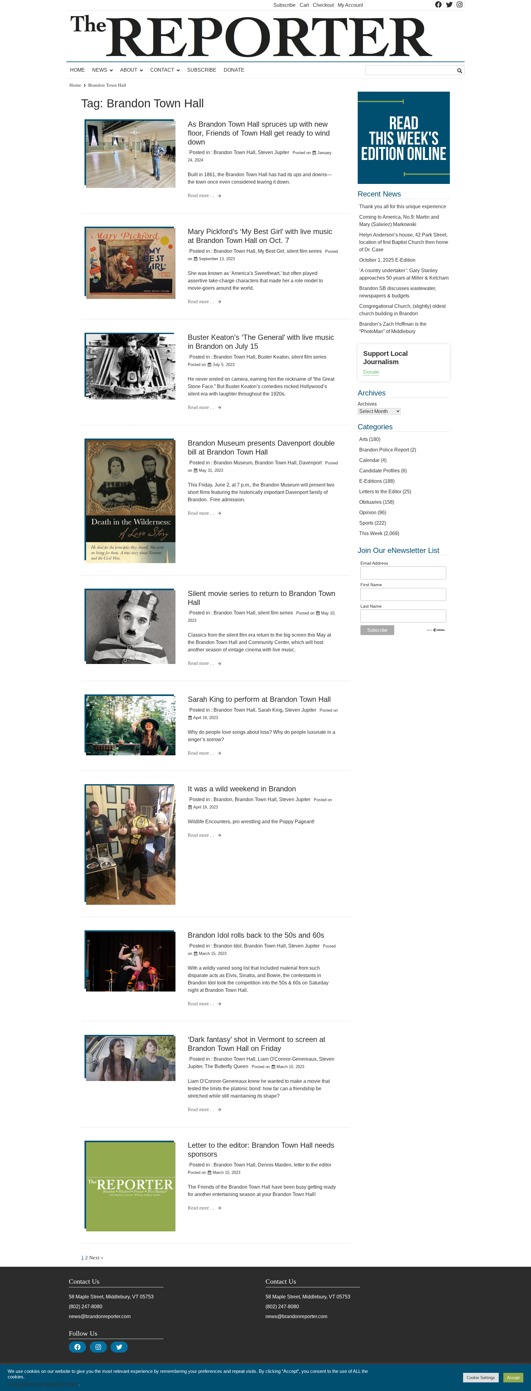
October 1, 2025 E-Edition (387, 260)
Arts (363, 439)
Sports (366, 523)
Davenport (310, 462)
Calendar (369, 460)
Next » (96, 1258)
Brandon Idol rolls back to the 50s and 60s (256, 935)
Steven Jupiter (273, 152)
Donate (234, 70)
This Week (371, 533)
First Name (371, 584)
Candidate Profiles (379, 470)
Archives (367, 404)
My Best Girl (271, 251)
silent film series (304, 251)
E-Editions (370, 481)
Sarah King (270, 710)
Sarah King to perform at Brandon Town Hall (259, 699)
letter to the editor (312, 1164)
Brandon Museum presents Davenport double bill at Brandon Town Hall (261, 447)
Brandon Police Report (384, 449)
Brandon (223, 799)
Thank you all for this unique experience (402, 206)
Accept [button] (513, 1377)
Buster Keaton (273, 357)
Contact (162, 70)
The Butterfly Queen (226, 1066)
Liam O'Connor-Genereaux (287, 1059)
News (99, 70)
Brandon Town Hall (234, 152)
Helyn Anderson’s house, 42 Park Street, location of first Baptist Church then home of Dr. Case (403, 242)
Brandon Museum (233, 462)
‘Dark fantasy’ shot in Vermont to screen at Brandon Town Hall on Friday (256, 1043)
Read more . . (201, 195)
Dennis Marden (274, 1164)
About (128, 70)
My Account (350, 5)
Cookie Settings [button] (481, 1377)
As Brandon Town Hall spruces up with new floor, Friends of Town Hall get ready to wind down (259, 133)
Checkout (323, 5)
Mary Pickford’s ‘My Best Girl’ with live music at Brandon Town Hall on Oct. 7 (260, 235)
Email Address (374, 563)
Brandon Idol (228, 945)
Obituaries (370, 502)
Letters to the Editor (380, 491)
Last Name (371, 606)
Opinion (367, 512)
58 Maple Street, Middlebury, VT (104, 1296)
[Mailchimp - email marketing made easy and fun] (435, 630)
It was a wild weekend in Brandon (242, 789)
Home (77, 70)
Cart (304, 5)
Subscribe (284, 5)
